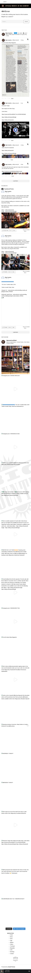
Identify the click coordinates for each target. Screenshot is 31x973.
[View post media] (15, 220)
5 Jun (22, 103)
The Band (12, 946)
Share (25, 231)
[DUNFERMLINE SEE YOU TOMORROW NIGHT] (15, 912)
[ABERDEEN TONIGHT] (15, 796)
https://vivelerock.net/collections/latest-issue (12, 171)
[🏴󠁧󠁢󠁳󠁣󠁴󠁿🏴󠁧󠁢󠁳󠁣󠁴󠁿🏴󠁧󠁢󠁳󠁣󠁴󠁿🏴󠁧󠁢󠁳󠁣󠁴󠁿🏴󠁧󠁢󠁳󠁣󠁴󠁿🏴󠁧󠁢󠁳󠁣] (15, 418)
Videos (11, 944)
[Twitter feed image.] (15, 70)
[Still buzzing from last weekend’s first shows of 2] (15, 883)
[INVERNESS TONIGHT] (15, 767)
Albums (11, 942)
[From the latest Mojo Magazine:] (15, 650)
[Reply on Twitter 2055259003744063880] (2, 160)
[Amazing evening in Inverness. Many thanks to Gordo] (15, 738)
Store (11, 938)
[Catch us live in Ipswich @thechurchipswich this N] (15, 709)
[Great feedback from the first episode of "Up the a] (15, 592)
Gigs (11, 940)
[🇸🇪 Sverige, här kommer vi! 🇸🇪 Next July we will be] (15, 505)
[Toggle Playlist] (29, 971)
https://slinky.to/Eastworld (7, 120)
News (11, 936)
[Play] (2, 971)
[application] (15, 971)
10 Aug (22, 40)
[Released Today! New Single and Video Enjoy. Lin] (15, 854)
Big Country (8, 40)
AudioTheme (11, 966)
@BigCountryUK (15, 40)
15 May (22, 145)
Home (11, 935)
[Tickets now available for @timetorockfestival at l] (15, 476)
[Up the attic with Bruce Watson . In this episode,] (15, 360)
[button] (8, 230)
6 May (22, 164)
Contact (12, 953)
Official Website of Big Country (17, 6)
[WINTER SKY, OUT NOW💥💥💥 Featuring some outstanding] (15, 563)
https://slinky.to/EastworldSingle (9, 117)
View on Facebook (26, 229)
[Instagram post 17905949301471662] (15, 447)
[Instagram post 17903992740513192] (15, 389)
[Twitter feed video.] (15, 130)
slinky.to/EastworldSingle (11, 211)
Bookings (12, 951)
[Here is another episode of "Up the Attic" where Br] (15, 534)
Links (11, 949)
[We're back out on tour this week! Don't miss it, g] (15, 825)
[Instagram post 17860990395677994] (15, 621)
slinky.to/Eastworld (9, 210)
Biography (12, 948)
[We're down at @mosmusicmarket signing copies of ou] (15, 679)
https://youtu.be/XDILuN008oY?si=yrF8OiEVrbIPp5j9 (14, 114)
